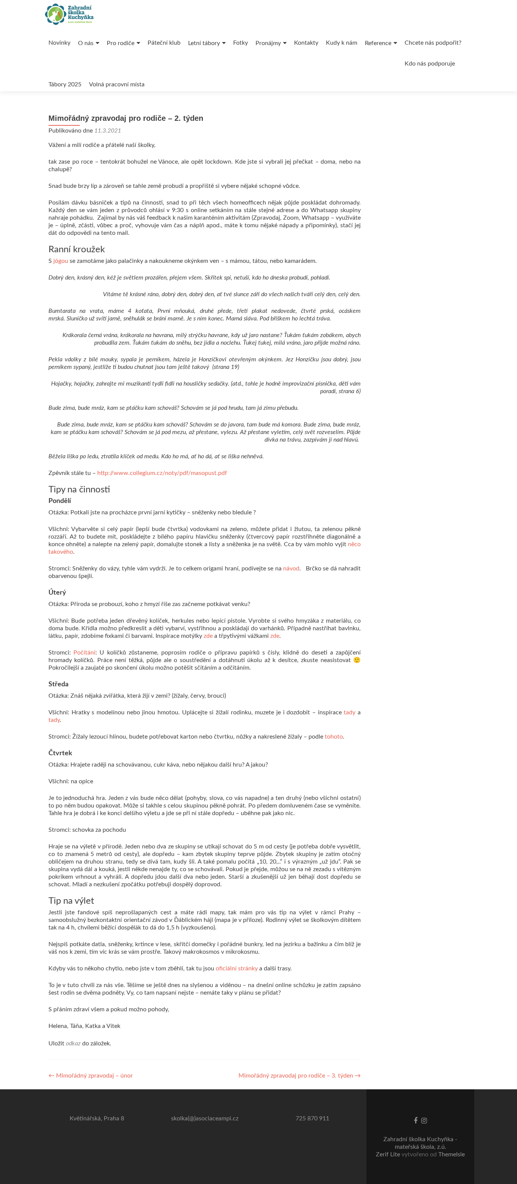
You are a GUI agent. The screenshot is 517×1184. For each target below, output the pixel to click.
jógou (60, 261)
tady (349, 712)
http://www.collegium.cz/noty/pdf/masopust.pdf (162, 473)
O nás (85, 43)
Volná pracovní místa (117, 84)
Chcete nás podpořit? (433, 43)
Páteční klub (164, 43)
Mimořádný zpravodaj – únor (90, 1076)
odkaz (73, 1043)
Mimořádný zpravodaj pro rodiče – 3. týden (299, 1076)
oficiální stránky (237, 968)
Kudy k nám (341, 43)
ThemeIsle (451, 1154)
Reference (378, 43)
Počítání (84, 653)
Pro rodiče (120, 43)
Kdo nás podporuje (430, 64)
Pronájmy (268, 43)
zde (208, 636)
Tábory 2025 (64, 84)
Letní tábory (204, 43)
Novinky (59, 43)
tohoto (334, 737)
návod (291, 568)
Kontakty (306, 43)
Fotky (240, 43)
